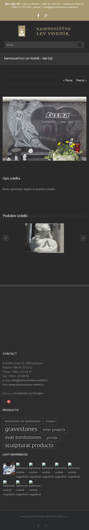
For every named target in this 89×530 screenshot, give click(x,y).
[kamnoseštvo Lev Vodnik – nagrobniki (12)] (35, 471)
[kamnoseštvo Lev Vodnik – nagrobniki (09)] (60, 471)
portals (52, 437)
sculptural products (29, 445)
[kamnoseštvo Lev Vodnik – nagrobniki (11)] (47, 471)
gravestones (21, 428)
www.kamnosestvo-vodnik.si (26, 385)
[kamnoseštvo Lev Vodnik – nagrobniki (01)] (35, 488)
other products (54, 429)
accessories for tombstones (23, 421)
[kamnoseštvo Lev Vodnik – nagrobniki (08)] (73, 471)
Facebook (21, 393)
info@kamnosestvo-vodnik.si (60, 7)
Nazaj (68, 80)
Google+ (38, 393)
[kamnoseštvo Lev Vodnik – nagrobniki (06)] (22, 488)
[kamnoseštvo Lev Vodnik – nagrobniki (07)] (9, 488)
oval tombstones (23, 437)
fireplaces (50, 421)
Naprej (80, 80)
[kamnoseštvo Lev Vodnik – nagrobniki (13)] (22, 471)
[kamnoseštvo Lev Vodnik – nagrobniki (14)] (9, 468)
